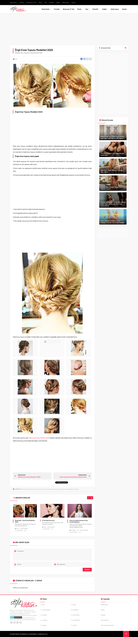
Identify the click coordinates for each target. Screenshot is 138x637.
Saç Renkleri (76, 620)
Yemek (73, 2)
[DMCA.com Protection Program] (16, 618)
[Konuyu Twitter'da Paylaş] (84, 59)
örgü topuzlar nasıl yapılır (72, 489)
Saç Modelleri (24, 528)
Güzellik (51, 2)
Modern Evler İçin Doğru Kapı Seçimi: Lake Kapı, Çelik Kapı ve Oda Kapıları (112, 137)
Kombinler (75, 610)
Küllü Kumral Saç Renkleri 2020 (39, 438)
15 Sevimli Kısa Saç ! (48, 520)
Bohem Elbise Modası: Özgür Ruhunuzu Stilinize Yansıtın (112, 188)
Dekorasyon (65, 2)
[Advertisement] (69, 30)
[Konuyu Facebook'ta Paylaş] (81, 59)
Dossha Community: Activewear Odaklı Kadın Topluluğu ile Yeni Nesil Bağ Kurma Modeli (112, 204)
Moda (40, 2)
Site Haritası (105, 620)
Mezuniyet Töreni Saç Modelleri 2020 (25, 521)
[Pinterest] (17, 622)
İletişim (103, 615)
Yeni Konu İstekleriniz (107, 625)
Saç (45, 2)
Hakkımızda (104, 604)
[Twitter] (14, 622)
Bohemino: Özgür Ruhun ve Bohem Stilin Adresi (111, 171)
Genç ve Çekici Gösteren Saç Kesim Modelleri (79, 521)
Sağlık (58, 2)
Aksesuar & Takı (31, 2)
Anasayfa (17, 52)
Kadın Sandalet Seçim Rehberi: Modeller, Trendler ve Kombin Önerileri (112, 222)
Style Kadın (13, 2)
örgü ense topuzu (39, 489)
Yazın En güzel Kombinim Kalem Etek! (73, 477)
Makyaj (44, 625)
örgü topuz (62, 489)
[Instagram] (20, 622)
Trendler (21, 2)
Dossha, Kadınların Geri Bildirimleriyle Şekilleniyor (112, 154)
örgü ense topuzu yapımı (51, 489)
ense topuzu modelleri (28, 489)
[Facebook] (11, 622)
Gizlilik (103, 610)
